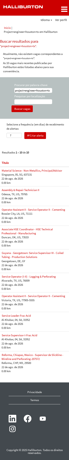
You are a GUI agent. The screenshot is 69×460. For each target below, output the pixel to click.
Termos (34, 400)
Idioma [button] (45, 20)
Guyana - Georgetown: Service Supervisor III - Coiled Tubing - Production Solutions (32, 255)
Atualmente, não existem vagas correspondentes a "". (33, 56)
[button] (57, 9)
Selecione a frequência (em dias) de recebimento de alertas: (35, 126)
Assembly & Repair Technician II (20, 190)
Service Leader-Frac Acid (16, 315)
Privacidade (34, 392)
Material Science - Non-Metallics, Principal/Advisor (32, 170)
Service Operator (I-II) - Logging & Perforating (29, 276)
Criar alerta (36, 135)
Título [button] (5, 163)
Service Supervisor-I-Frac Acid (19, 335)
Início (7, 28)
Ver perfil (61, 20)
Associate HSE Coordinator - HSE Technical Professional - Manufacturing (27, 231)
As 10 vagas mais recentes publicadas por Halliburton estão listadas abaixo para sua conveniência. (28, 67)
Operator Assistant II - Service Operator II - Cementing (33, 209)
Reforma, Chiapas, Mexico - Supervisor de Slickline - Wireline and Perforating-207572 (32, 357)
